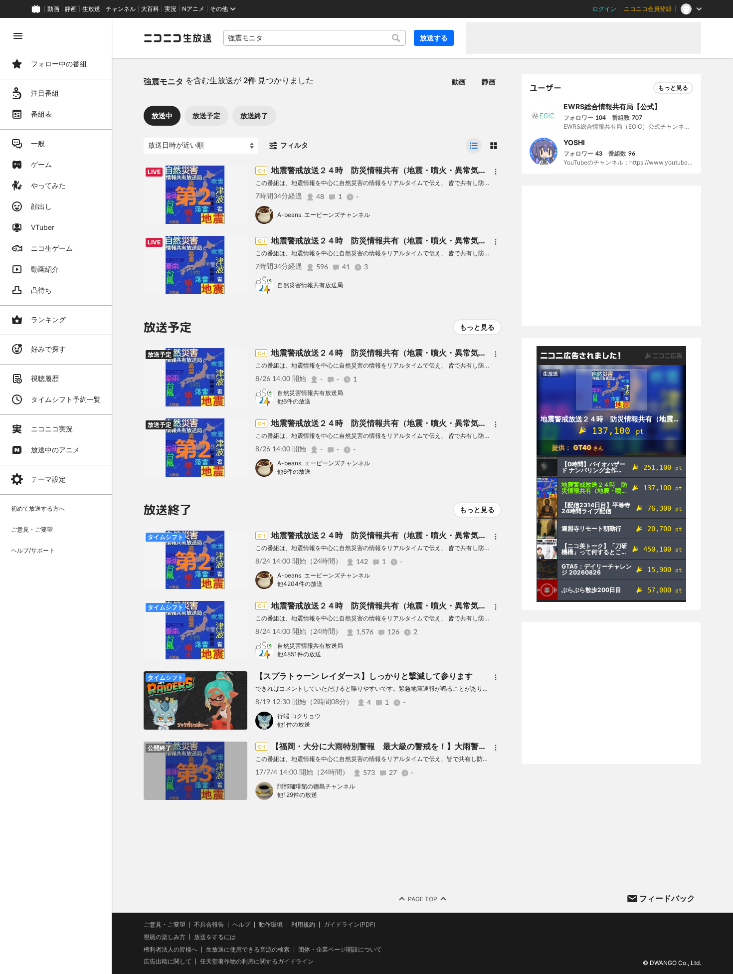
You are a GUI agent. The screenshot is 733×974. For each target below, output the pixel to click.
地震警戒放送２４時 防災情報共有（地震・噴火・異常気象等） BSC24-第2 (412, 170)
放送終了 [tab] (254, 115)
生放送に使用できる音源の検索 (248, 950)
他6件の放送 (294, 401)
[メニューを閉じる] (18, 36)
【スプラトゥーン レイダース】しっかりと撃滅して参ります (364, 676)
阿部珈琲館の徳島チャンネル (316, 786)
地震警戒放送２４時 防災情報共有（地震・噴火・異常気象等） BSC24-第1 (412, 240)
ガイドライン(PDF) (349, 925)
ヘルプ (241, 925)
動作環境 (271, 925)
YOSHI (574, 142)
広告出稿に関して (167, 961)
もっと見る (477, 327)
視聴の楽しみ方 (164, 937)
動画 (53, 9)
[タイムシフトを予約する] (237, 176)
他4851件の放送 (299, 654)
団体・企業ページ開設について (340, 950)
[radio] (474, 146)
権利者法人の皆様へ (170, 949)
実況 (171, 9)
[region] (56, 496)
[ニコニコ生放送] (177, 37)
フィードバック (667, 898)
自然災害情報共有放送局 (310, 285)
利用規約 (303, 925)
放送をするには (215, 937)
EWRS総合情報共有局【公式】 (612, 106)
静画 (71, 9)
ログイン (604, 9)
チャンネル (121, 9)
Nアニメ (193, 9)
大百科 (150, 9)
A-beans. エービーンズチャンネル (323, 214)
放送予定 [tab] (206, 115)
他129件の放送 (297, 794)
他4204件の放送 (300, 583)
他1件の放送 (293, 724)
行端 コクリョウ (299, 716)
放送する (434, 37)
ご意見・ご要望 (164, 924)
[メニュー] (496, 172)
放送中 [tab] (162, 115)
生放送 (91, 9)
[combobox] (314, 38)
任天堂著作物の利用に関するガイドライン (257, 962)
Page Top (422, 899)
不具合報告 (209, 925)
